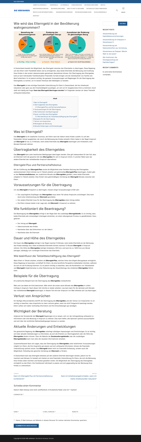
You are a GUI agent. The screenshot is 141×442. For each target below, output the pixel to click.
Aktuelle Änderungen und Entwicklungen (47, 126)
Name (16, 411)
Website (75, 411)
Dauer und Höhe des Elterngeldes (45, 114)
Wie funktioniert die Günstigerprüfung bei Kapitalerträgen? (110, 59)
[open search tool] (117, 10)
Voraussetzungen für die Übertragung (47, 109)
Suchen (123, 23)
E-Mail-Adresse (49, 411)
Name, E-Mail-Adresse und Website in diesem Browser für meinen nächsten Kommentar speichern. (51, 420)
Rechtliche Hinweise (42, 438)
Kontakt (51, 438)
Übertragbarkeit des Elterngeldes (45, 105)
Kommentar (19, 394)
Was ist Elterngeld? (40, 102)
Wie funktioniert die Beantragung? (45, 112)
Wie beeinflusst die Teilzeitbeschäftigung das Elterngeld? (56, 116)
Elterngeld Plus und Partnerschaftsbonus (50, 107)
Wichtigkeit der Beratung (42, 124)
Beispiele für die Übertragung (44, 119)
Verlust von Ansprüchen (42, 121)
